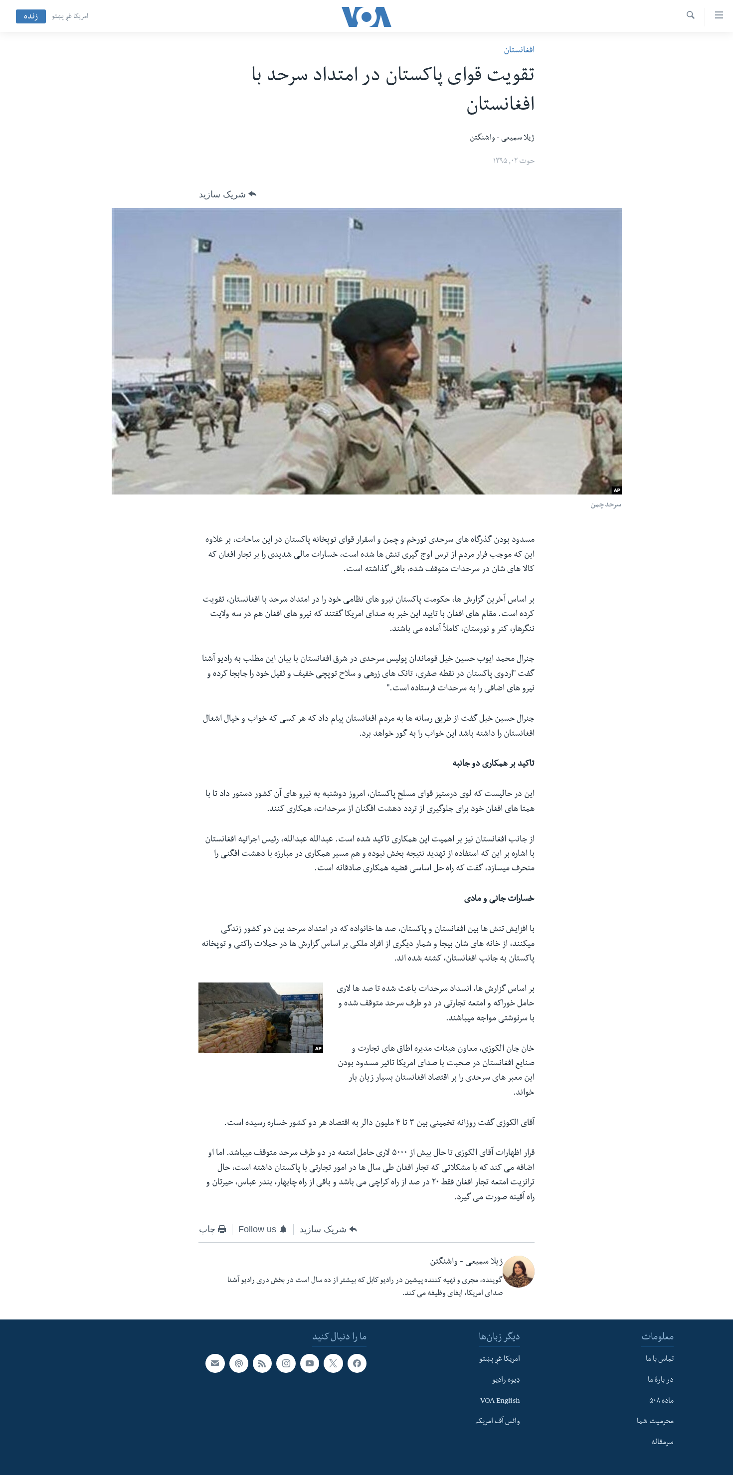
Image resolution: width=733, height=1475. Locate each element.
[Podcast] (238, 1363)
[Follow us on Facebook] (357, 1363)
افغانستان (519, 51)
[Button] (227, 194)
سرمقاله (662, 1443)
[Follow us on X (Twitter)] (333, 1363)
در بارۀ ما (661, 1380)
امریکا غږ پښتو (70, 17)
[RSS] (262, 1363)
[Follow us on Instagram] (285, 1363)
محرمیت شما (655, 1422)
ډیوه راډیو (506, 1380)
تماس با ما (660, 1359)
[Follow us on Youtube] (309, 1363)
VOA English (500, 1401)
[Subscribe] (214, 1363)
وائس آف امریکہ (498, 1422)
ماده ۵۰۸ (661, 1401)
